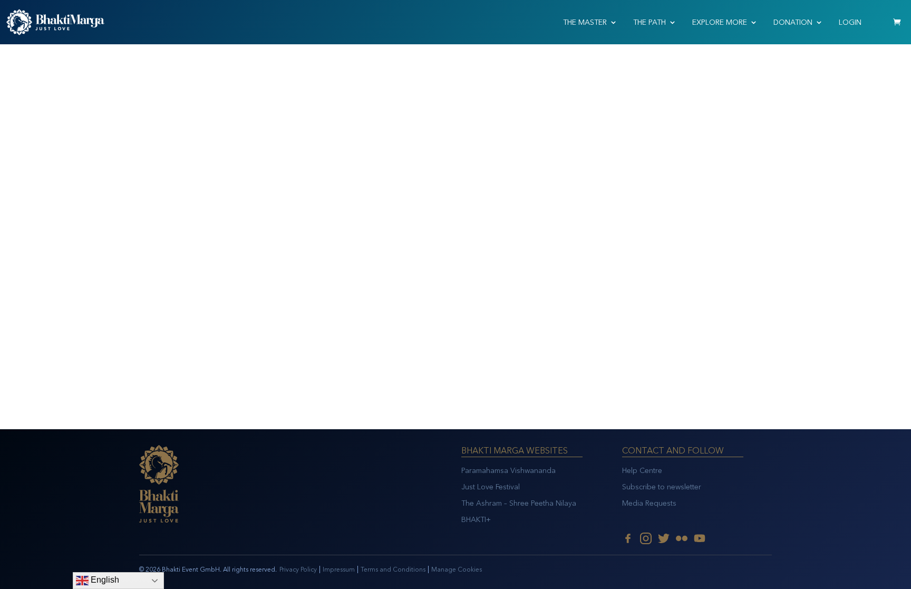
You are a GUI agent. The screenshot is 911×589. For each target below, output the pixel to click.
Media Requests (649, 503)
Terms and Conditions (393, 569)
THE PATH (649, 22)
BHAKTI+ (476, 519)
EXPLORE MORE (719, 22)
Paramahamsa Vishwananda (508, 470)
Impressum (339, 569)
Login (850, 22)
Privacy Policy (298, 569)
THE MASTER (585, 22)
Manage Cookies (456, 569)
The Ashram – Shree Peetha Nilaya (518, 503)
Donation (792, 22)
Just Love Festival (490, 486)
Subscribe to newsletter (661, 486)
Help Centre (642, 470)
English (104, 579)
